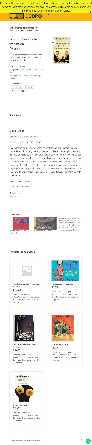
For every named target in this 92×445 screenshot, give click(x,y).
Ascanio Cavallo (32, 70)
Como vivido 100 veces (43, 231)
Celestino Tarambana (60, 344)
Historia (12, 72)
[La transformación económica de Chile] (20, 223)
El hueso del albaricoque (22, 405)
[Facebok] (81, 440)
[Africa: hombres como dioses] (71, 224)
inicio (11, 30)
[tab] (17, 115)
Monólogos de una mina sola (62, 284)
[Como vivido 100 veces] (45, 223)
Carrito (50, 14)
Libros (41, 70)
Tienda (17, 30)
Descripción (15, 115)
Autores (22, 70)
